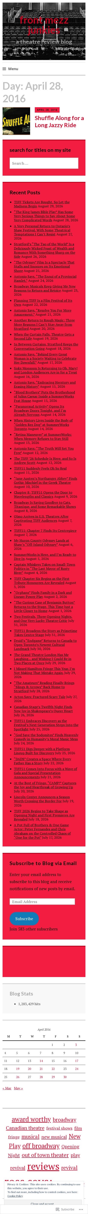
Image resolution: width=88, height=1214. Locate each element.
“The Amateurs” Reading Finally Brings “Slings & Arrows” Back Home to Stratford (44, 686)
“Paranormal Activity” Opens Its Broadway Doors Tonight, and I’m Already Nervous (40, 410)
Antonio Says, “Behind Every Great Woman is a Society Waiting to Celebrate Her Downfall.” (45, 358)
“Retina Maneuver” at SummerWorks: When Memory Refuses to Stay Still (43, 436)
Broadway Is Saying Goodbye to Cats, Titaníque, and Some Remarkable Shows (45, 504)
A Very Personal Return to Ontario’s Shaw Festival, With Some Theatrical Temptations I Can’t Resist (42, 230)
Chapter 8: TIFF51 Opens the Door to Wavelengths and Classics (43, 494)
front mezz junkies (44, 25)
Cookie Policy (15, 1195)
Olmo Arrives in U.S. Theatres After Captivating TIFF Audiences (41, 518)
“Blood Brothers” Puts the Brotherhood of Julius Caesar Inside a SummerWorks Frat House (44, 396)
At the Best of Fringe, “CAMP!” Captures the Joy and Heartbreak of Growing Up (45, 785)
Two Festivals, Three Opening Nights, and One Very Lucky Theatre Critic (43, 618)
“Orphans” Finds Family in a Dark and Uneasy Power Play (43, 594)
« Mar (7, 1088)
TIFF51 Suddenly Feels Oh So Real (40, 468)
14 (41, 1061)
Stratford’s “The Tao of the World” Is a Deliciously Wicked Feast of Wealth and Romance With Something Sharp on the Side (44, 250)
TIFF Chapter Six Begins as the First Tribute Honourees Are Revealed (41, 580)
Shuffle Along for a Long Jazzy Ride (59, 121)
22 (53, 1069)
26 (17, 1077)
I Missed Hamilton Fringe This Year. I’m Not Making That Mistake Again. (44, 670)
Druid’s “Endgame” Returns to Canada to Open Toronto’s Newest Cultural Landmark (45, 644)
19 (17, 1069)
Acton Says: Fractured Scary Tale (39, 696)
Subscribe (24, 918)
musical (31, 1136)
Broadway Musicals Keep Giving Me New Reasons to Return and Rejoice (45, 288)
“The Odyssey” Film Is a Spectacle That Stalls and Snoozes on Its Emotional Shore (44, 266)
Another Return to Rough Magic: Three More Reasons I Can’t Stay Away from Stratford (44, 324)
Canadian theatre (25, 1127)
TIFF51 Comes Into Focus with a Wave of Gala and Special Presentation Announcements (45, 772)
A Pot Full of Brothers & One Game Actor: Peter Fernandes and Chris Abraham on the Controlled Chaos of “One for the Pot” (42, 831)
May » (18, 1088)
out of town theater (45, 1154)
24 (76, 1069)
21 (41, 1069)
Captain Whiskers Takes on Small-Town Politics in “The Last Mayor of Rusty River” (44, 568)
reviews (43, 1166)
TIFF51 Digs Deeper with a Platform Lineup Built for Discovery (42, 750)
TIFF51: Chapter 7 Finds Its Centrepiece (45, 530)
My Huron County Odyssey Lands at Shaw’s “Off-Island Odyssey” (41, 542)
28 (41, 1077)
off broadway (41, 1145)
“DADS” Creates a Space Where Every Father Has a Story (42, 761)
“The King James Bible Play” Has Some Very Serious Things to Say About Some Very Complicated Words (44, 216)
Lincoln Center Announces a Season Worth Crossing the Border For (42, 799)
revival (69, 1167)
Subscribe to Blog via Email (43, 863)
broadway (64, 1119)
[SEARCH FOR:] (44, 163)
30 (64, 1077)
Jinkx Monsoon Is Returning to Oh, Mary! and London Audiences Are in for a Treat (46, 370)
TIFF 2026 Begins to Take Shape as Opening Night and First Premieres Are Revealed (44, 815)
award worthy (31, 1119)
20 (29, 1069)
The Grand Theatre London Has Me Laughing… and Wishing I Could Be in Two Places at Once (42, 658)
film (78, 1128)
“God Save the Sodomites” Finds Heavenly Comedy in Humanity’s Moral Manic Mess (46, 737)
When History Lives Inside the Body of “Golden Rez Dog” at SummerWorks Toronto (43, 424)
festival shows (59, 1128)
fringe (14, 1137)
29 (53, 1077)
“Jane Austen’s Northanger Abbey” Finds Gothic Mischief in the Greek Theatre (45, 480)
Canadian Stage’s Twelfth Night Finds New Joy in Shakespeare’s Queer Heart (43, 708)
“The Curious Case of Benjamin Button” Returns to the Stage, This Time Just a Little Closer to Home (44, 606)
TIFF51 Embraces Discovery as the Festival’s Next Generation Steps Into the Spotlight (46, 724)
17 (76, 1061)
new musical (54, 1137)
